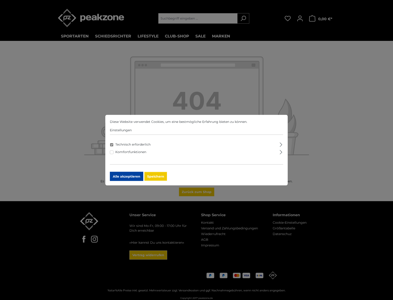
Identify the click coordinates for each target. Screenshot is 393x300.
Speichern (155, 176)
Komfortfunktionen (130, 152)
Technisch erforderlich (133, 144)
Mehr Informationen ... (265, 121)
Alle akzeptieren (126, 176)
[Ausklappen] (281, 144)
